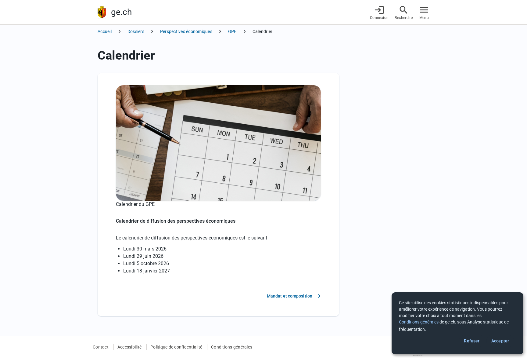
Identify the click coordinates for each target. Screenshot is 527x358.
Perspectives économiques (186, 31)
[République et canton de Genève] (102, 12)
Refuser (471, 340)
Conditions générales (231, 347)
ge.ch (121, 12)
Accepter (500, 340)
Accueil (105, 31)
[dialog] (457, 323)
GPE (232, 31)
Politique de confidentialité (176, 347)
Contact (101, 347)
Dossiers (135, 31)
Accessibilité (129, 347)
